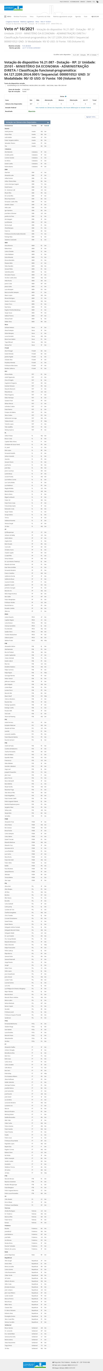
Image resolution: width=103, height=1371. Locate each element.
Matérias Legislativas (27, 22)
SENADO (82, 2)
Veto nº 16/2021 (46, 22)
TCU (94, 2)
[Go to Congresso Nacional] (13, 8)
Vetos (31, 16)
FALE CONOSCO (64, 2)
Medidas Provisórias (20, 16)
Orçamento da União (43, 16)
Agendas (78, 16)
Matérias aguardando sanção (62, 16)
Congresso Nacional (12, 22)
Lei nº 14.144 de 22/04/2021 (31, 48)
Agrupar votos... (91, 117)
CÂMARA (88, 2)
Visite (85, 16)
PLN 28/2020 (26, 46)
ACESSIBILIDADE (74, 2)
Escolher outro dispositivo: (62, 54)
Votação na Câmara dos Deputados (21, 122)
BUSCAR (96, 16)
